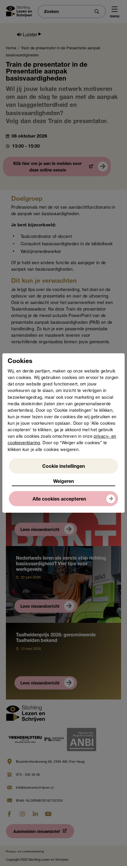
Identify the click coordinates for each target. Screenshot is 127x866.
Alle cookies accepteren (59, 499)
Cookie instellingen (63, 467)
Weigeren (63, 482)
